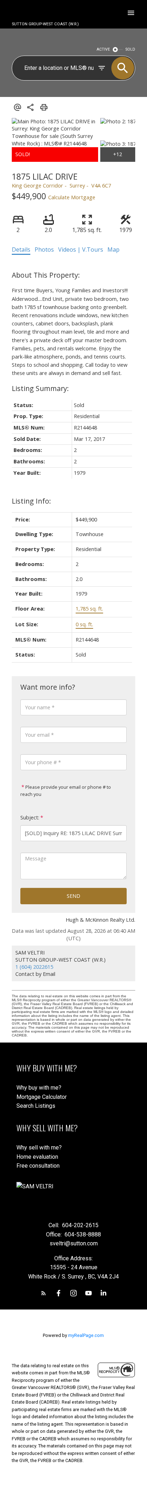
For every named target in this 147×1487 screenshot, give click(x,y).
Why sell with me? (39, 1147)
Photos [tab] (44, 249)
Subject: (29, 817)
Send (73, 895)
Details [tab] (21, 249)
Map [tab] (113, 249)
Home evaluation (37, 1156)
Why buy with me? (38, 1087)
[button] (43, 1293)
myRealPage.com (86, 1335)
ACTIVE (103, 49)
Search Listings (35, 1105)
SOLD (130, 49)
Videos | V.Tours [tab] (80, 249)
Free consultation (38, 1165)
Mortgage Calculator (41, 1097)
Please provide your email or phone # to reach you (65, 790)
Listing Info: (31, 501)
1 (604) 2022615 (34, 966)
